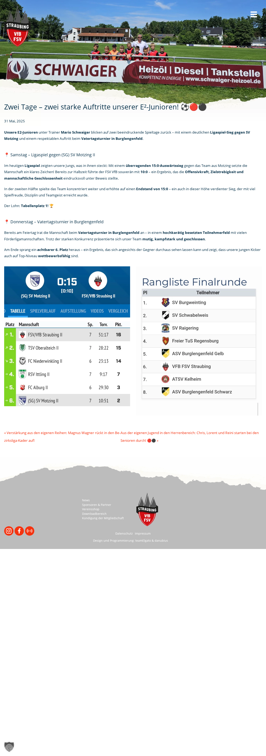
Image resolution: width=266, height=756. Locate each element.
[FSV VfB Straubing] (17, 26)
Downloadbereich (94, 514)
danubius (161, 540)
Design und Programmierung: (113, 540)
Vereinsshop (90, 509)
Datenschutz (124, 533)
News (86, 500)
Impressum (143, 533)
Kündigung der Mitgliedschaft (103, 518)
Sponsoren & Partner (96, 505)
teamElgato (143, 540)
